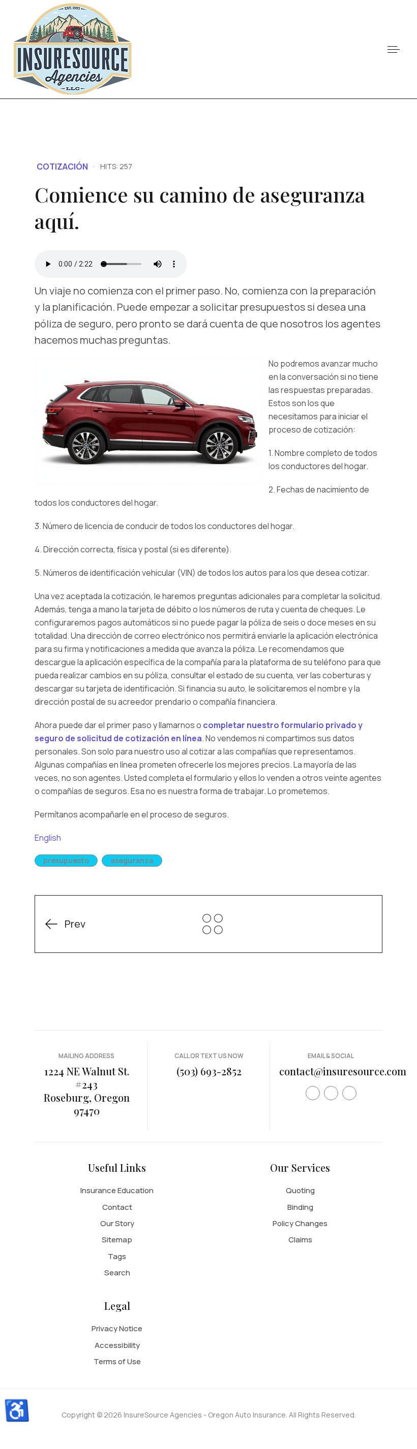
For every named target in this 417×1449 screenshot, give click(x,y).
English (48, 837)
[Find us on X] (331, 1093)
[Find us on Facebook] (313, 1093)
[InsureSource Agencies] (72, 48)
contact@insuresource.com (342, 1071)
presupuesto (66, 860)
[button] (393, 49)
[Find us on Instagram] (349, 1093)
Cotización (62, 166)
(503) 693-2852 (209, 1071)
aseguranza (132, 860)
